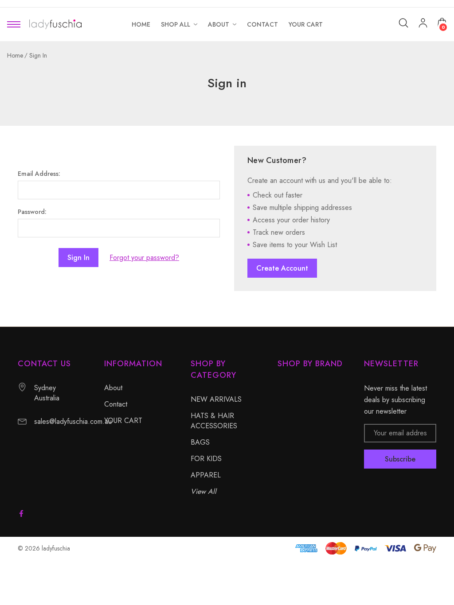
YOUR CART (123, 420)
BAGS (200, 442)
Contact (115, 404)
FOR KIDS (206, 459)
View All (203, 491)
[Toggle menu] (13, 24)
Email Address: (39, 173)
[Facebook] (21, 513)
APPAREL (206, 475)
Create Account (282, 268)
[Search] (403, 23)
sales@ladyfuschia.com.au (73, 421)
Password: (32, 211)
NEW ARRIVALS (216, 399)
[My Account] (423, 24)
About (113, 388)
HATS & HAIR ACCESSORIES (214, 421)
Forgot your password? (144, 257)
